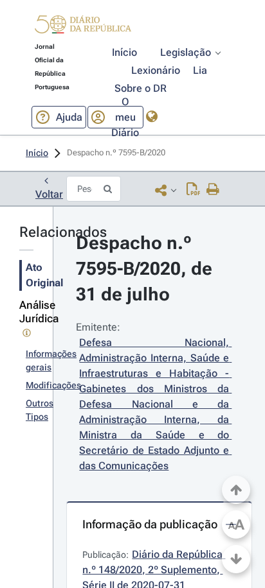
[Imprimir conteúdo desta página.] (213, 190)
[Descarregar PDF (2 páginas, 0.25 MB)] (193, 190)
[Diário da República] (83, 27)
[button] (83, 26)
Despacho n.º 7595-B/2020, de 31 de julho (146, 268)
